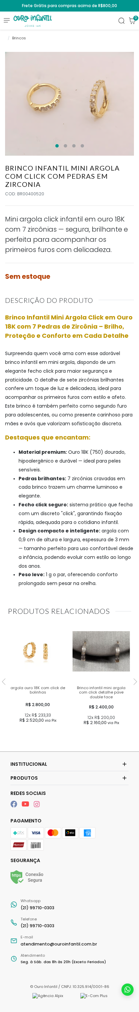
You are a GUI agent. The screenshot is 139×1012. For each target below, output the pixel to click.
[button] (132, 20)
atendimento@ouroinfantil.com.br (59, 940)
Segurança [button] (25, 860)
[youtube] (26, 804)
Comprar (38, 735)
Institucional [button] (28, 764)
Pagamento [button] (25, 820)
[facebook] (14, 804)
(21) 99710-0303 (37, 904)
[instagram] (37, 804)
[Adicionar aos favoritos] (16, 629)
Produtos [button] (24, 778)
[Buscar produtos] (121, 20)
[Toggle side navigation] (6, 20)
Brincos (19, 38)
